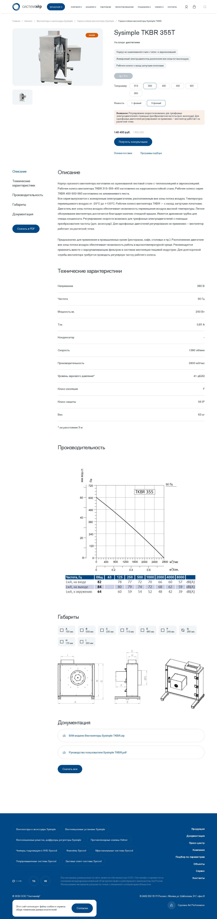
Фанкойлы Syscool (76, 850)
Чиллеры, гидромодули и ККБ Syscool (36, 850)
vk (45, 881)
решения (90, 6)
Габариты (19, 204)
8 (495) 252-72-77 (149, 896)
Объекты (199, 864)
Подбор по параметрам (190, 857)
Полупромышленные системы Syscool (36, 861)
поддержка (143, 6)
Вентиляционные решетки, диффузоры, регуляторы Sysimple (48, 840)
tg (33, 881)
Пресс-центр (197, 843)
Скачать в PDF (26, 228)
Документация (22, 214)
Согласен (82, 908)
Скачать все (70, 769)
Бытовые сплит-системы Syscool (84, 861)
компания (75, 6)
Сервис (200, 871)
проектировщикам (124, 6)
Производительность (27, 195)
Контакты (198, 878)
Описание (19, 171)
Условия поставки (123, 153)
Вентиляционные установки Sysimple (85, 829)
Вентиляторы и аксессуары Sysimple (36, 829)
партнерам (105, 6)
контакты (172, 6)
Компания (199, 850)
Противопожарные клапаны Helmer (109, 840)
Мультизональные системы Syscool (114, 850)
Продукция (198, 829)
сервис (158, 6)
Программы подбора (151, 153)
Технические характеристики (23, 183)
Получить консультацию (133, 141)
